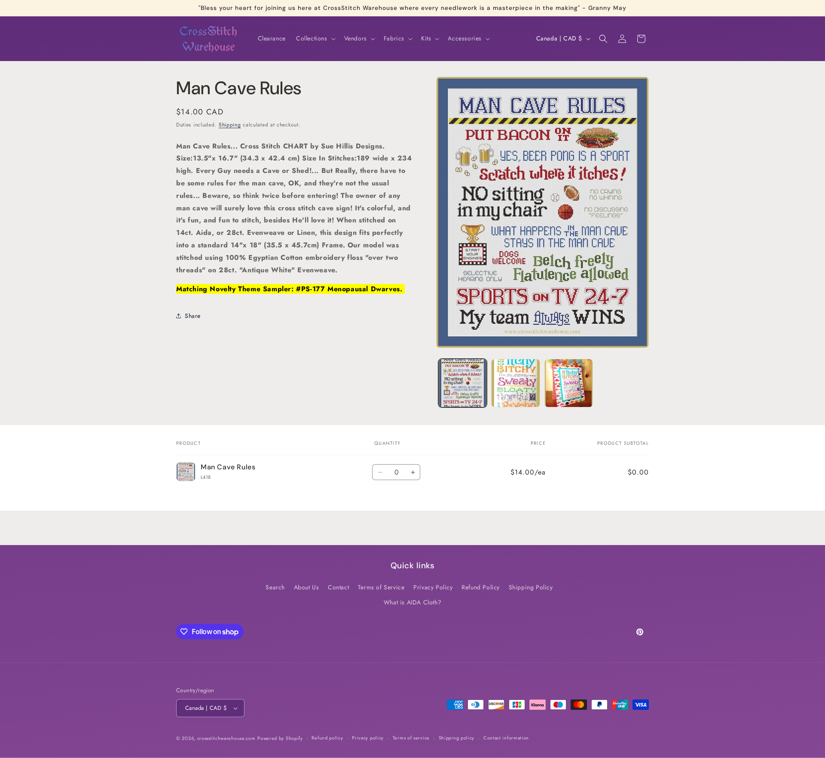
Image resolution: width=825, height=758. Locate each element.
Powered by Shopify (280, 738)
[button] (315, 38)
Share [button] (193, 315)
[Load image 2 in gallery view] (515, 383)
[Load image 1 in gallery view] (462, 383)
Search (275, 587)
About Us (306, 587)
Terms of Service (381, 587)
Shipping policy (457, 737)
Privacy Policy (432, 587)
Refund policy (327, 737)
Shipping (230, 125)
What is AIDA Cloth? (412, 602)
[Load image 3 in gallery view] (568, 383)
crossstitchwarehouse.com (226, 738)
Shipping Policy (531, 587)
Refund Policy (480, 587)
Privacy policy (368, 737)
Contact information (506, 737)
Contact (338, 587)
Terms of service (411, 737)
